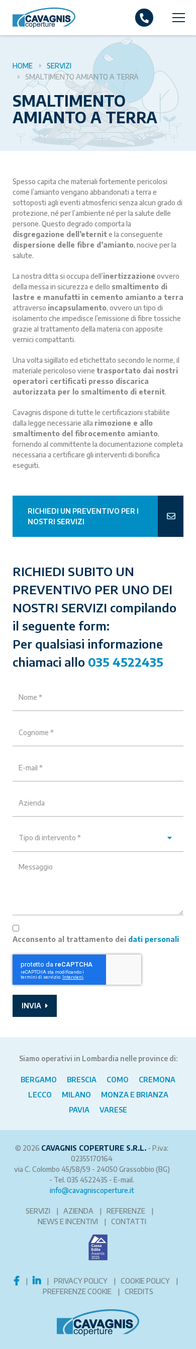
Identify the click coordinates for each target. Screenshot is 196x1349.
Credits (139, 1291)
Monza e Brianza (134, 1094)
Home (23, 65)
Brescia (81, 1079)
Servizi (59, 65)
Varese (113, 1109)
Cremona (157, 1079)
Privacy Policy (81, 1281)
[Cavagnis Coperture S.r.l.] (37, 17)
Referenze (126, 1211)
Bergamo (39, 1079)
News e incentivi (68, 1221)
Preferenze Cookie (77, 1291)
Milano (76, 1094)
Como (118, 1079)
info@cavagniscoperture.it (92, 1190)
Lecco (40, 1094)
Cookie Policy (145, 1281)
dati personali (153, 939)
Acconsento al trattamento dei (96, 939)
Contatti (128, 1221)
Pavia (79, 1109)
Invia (32, 1005)
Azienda (78, 1211)
